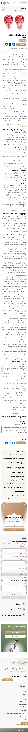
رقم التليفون (23, 559)
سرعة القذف (23, 151)
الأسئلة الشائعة (23, 701)
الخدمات (12, 688)
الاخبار (12, 696)
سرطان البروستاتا (5, 288)
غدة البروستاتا (14, 258)
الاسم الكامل (23, 546)
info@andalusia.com (15, 609)
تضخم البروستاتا (13, 73)
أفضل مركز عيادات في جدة (15, 428)
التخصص (24, 571)
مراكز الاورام (11, 694)
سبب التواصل (23, 565)
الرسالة (25, 583)
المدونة (12, 691)
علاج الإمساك (20, 182)
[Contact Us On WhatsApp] (2, 368)
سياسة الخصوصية (23, 704)
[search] (8, 3)
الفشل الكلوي (5, 237)
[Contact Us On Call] (2, 371)
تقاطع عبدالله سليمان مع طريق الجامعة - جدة (11, 615)
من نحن (25, 688)
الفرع (25, 577)
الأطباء (25, 691)
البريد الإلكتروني (23, 553)
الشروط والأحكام (23, 706)
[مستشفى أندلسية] (19, 3)
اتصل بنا (25, 699)
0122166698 (18, 604)
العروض (25, 694)
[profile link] (20, 724)
